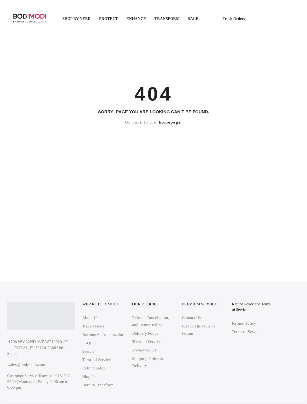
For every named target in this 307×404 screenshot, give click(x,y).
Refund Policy (244, 323)
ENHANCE (136, 19)
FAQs (87, 343)
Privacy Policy (144, 350)
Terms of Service (96, 359)
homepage (170, 122)
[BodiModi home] (30, 18)
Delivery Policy (145, 333)
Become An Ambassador (103, 334)
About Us (90, 317)
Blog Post (90, 376)
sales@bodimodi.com (26, 364)
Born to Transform (97, 385)
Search (88, 351)
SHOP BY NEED (76, 19)
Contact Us (191, 317)
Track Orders (234, 19)
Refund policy (94, 368)
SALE (201, 19)
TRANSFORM (167, 19)
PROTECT (108, 19)
